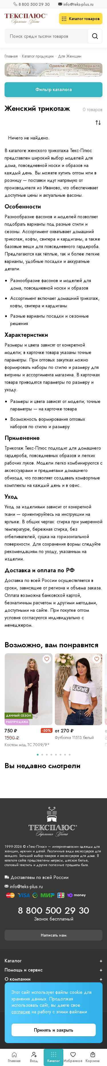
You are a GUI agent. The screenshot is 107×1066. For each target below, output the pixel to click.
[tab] (38, 755)
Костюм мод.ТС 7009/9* (27, 745)
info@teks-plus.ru (78, 4)
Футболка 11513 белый (74, 737)
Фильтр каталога (53, 89)
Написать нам (53, 935)
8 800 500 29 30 (34, 4)
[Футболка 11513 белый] (79, 689)
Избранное (73, 1060)
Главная (14, 1060)
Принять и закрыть (53, 1030)
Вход (34, 1060)
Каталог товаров (84, 18)
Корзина (93, 1060)
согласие (20, 1011)
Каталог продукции (38, 56)
